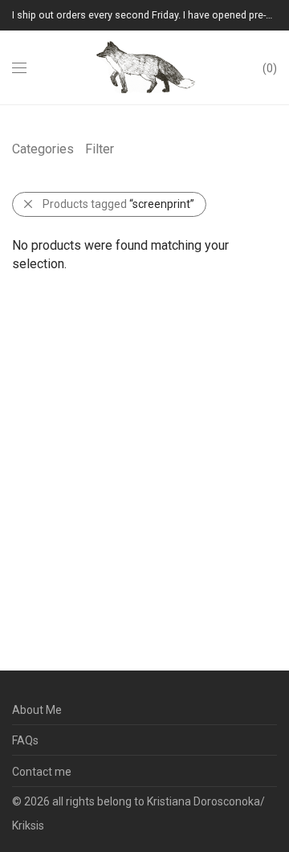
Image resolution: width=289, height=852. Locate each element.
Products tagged (118, 204)
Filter (99, 149)
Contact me (41, 771)
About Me (37, 709)
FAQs (25, 740)
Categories (43, 149)
